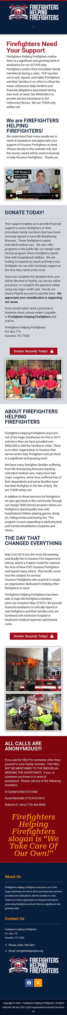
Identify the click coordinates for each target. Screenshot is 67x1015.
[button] (33, 26)
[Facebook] (29, 983)
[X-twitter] (38, 983)
